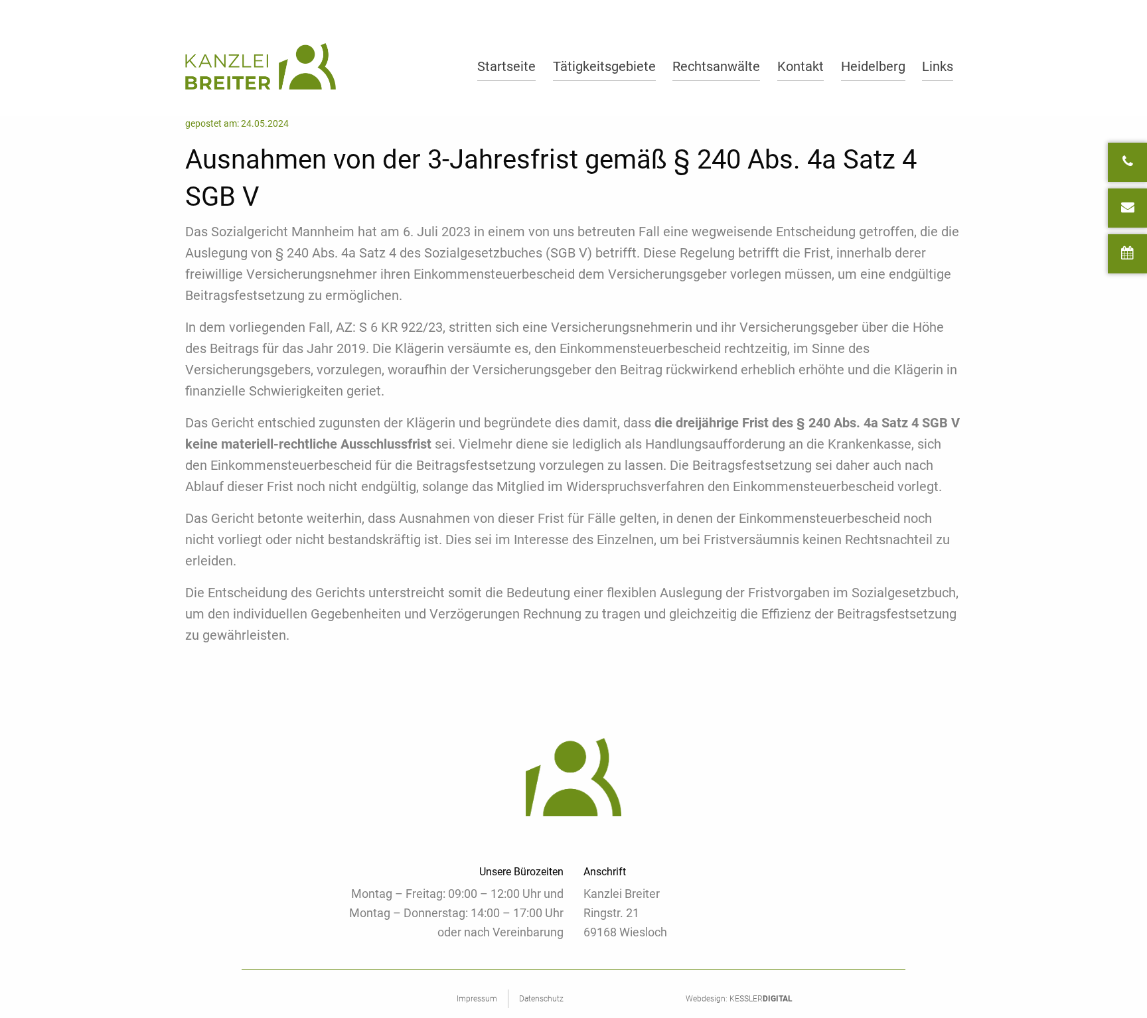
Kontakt (800, 66)
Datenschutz (541, 998)
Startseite (506, 66)
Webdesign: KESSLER (739, 998)
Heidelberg (873, 66)
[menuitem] (506, 66)
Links (937, 66)
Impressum (477, 998)
